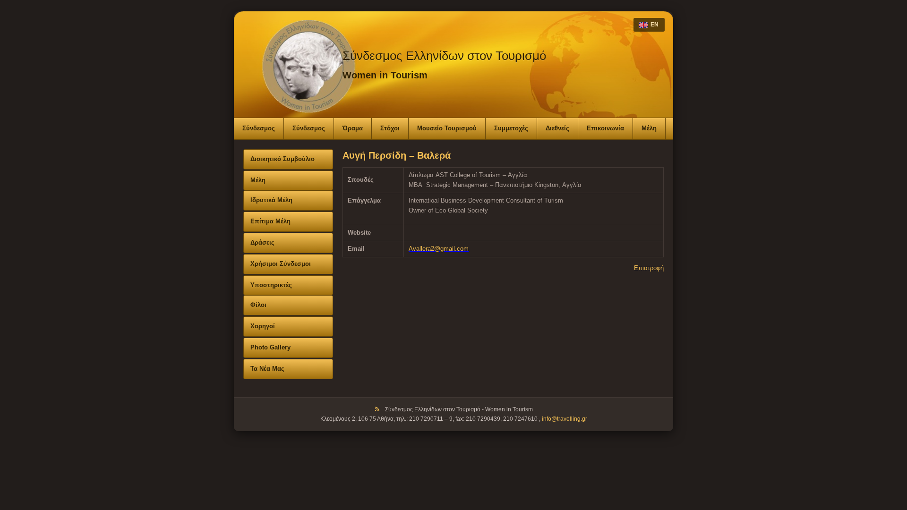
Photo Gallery (270, 347)
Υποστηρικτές (271, 285)
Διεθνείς (557, 128)
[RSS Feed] (377, 410)
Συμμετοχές (511, 128)
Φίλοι (258, 304)
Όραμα (352, 128)
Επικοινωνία (605, 128)
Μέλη (649, 128)
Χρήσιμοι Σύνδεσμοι (280, 263)
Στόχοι (390, 128)
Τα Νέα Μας (267, 368)
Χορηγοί (262, 326)
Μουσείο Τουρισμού (447, 128)
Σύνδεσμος (258, 128)
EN (654, 24)
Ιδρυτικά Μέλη (271, 200)
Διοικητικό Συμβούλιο (282, 158)
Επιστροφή (649, 268)
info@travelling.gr (564, 419)
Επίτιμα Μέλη (270, 221)
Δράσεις (262, 242)
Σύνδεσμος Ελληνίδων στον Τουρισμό (444, 56)
